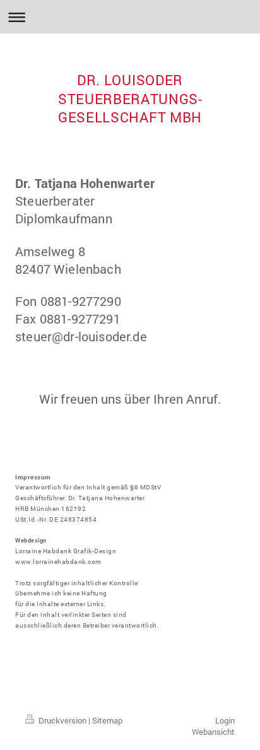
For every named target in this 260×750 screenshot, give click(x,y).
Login (225, 720)
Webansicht (213, 731)
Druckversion (62, 720)
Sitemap (107, 720)
